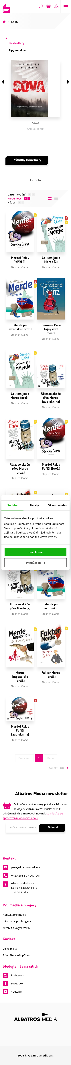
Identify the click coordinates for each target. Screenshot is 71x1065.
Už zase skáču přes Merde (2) (20, 606)
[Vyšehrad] (64, 1037)
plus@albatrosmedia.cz (25, 867)
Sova (35, 123)
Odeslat (53, 827)
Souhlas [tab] (12, 505)
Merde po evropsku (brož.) (20, 327)
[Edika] (39, 1029)
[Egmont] (45, 1037)
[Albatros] (6, 1029)
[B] (20, 709)
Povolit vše (36, 552)
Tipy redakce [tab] (17, 50)
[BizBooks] (48, 1029)
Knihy (14, 21)
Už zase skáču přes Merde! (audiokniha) (51, 398)
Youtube (16, 991)
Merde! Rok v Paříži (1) (20, 260)
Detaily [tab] (34, 505)
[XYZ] (31, 1029)
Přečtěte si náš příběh (16, 955)
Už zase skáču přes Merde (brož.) (20, 468)
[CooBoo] (15, 1029)
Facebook (17, 983)
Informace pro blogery (17, 921)
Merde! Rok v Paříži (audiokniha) (20, 730)
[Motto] (23, 1029)
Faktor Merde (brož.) (51, 675)
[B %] (51, 231)
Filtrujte (35, 180)
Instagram (17, 975)
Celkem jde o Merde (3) (51, 260)
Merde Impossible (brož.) (20, 676)
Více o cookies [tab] (57, 505)
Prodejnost (14, 198)
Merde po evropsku (51, 606)
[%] (20, 231)
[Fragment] (35, 1037)
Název (11, 202)
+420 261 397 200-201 (26, 875)
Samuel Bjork (35, 129)
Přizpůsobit (33, 562)
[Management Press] (16, 1037)
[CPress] (6, 1037)
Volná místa (10, 948)
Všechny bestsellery (27, 159)
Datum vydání (16, 194)
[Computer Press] (64, 1029)
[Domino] (56, 1029)
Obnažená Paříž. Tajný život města (51, 329)
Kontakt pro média (14, 914)
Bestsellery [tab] (16, 43)
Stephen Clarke (19, 267)
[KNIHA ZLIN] (55, 1037)
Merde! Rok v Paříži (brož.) (51, 466)
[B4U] (25, 1037)
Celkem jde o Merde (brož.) (20, 396)
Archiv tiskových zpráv (16, 928)
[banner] (6, 12)
